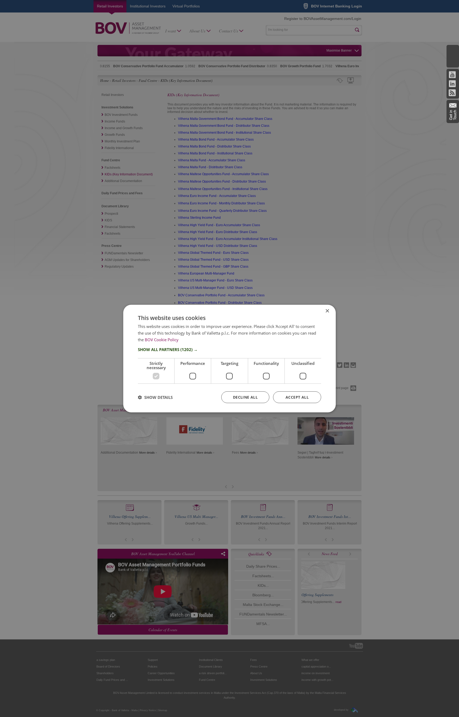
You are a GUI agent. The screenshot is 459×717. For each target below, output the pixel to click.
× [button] (327, 311)
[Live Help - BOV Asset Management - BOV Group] (453, 56)
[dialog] (229, 358)
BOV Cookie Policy (161, 339)
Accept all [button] (297, 396)
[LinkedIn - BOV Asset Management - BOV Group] (452, 85)
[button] (229, 349)
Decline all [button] (245, 396)
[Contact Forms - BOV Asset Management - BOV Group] (453, 111)
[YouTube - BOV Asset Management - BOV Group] (452, 76)
